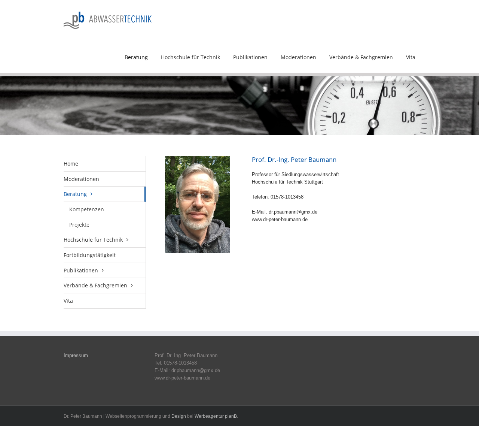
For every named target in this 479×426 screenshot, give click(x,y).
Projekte (79, 224)
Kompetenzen (86, 209)
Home (71, 163)
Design (178, 416)
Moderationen (298, 57)
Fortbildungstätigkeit (90, 255)
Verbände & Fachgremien (361, 57)
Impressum (76, 355)
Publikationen (250, 57)
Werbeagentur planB (216, 416)
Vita (410, 57)
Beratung (136, 57)
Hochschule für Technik (190, 57)
